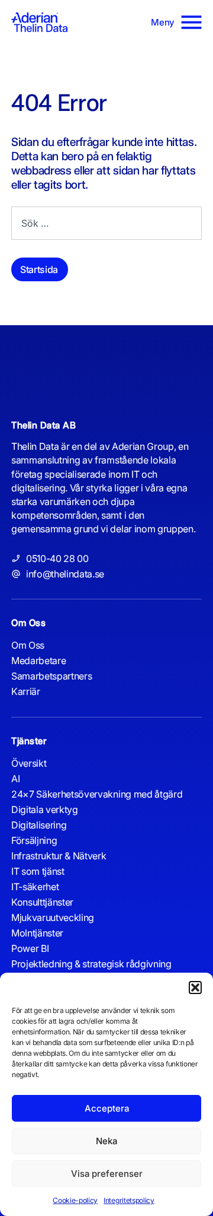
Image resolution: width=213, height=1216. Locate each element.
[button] (195, 987)
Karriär (25, 691)
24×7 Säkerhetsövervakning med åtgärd (96, 794)
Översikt (28, 763)
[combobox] (106, 223)
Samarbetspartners (51, 676)
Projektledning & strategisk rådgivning (91, 964)
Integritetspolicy (129, 1200)
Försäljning (34, 840)
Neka (106, 1141)
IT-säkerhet (35, 887)
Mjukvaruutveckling (52, 917)
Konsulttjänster (42, 902)
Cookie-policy (75, 1200)
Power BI (30, 948)
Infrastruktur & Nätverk (58, 856)
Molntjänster (37, 933)
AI (15, 779)
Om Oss (27, 645)
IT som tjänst (37, 871)
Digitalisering (38, 825)
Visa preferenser (107, 1173)
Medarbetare (38, 660)
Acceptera (107, 1108)
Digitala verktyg (44, 809)
